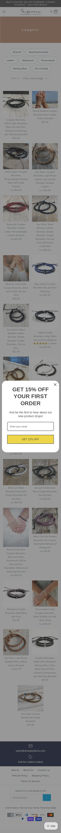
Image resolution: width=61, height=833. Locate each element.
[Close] (55, 385)
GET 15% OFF (30, 439)
